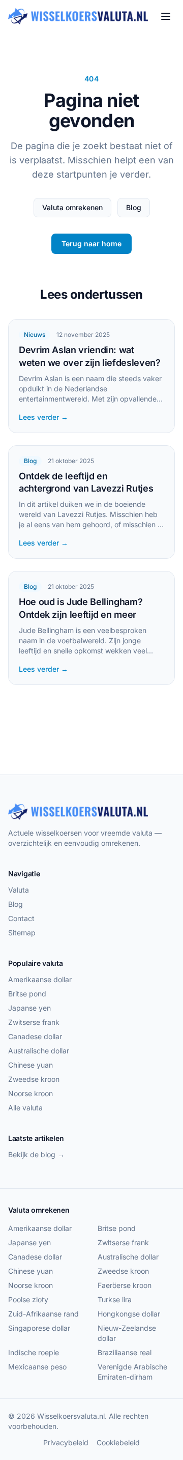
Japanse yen (29, 1008)
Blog (133, 207)
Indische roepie (33, 1352)
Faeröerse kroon (124, 1285)
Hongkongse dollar (129, 1313)
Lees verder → (43, 417)
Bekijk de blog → (36, 1154)
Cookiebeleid (118, 1442)
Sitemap (22, 932)
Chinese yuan (30, 1065)
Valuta (18, 889)
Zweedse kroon (33, 1079)
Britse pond (27, 993)
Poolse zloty (28, 1299)
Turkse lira (115, 1299)
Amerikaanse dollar (40, 979)
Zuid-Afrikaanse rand (43, 1313)
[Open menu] (166, 16)
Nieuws (34, 334)
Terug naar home (91, 243)
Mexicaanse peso (37, 1366)
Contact (21, 918)
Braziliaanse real (124, 1352)
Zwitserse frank (33, 1022)
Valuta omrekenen (72, 207)
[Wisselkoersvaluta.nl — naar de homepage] (78, 16)
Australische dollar (38, 1050)
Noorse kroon (30, 1093)
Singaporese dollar (39, 1328)
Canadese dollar (35, 1036)
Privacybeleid (65, 1442)
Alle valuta (25, 1107)
